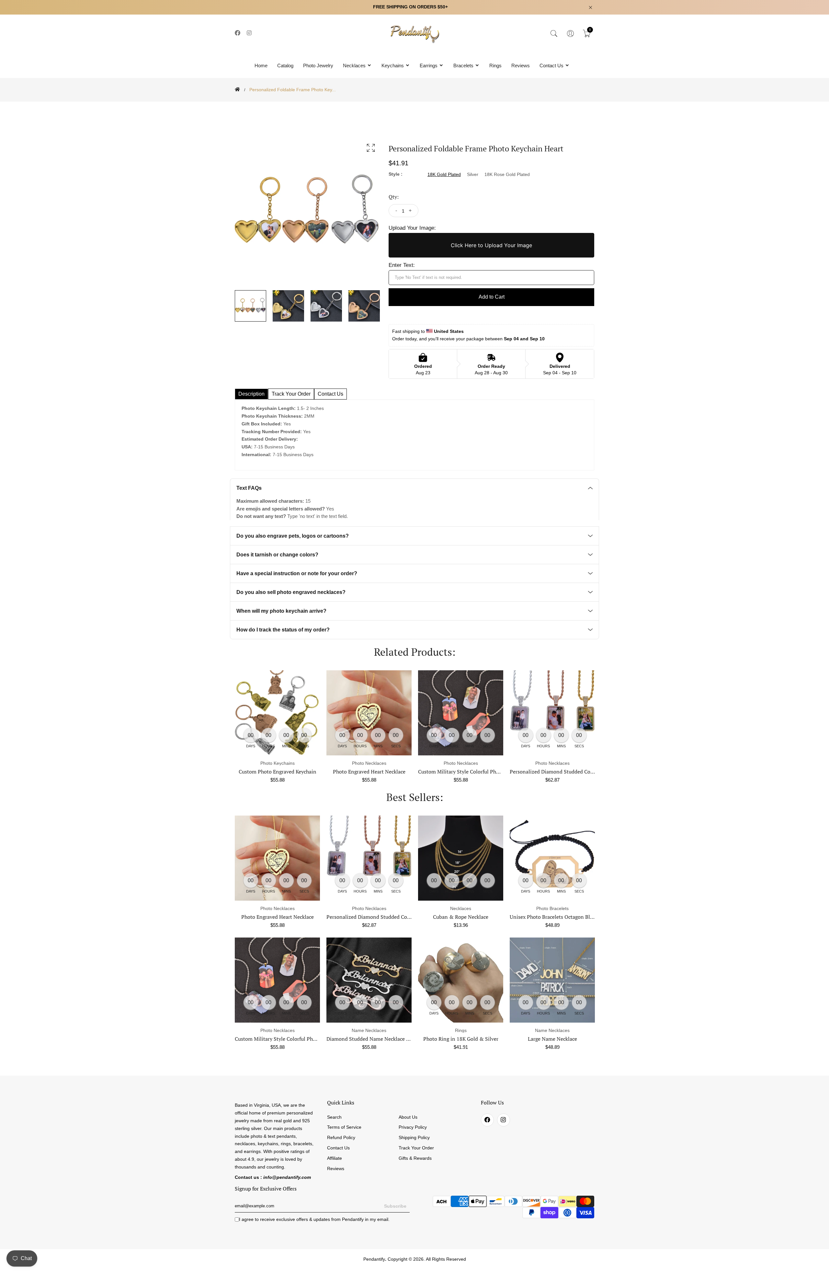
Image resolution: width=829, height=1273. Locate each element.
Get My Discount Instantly (350, 682)
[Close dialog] (535, 557)
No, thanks (349, 700)
